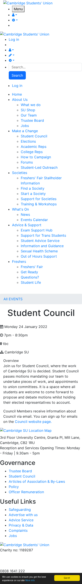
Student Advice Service (40, 240)
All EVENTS (13, 299)
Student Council (34, 136)
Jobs (25, 125)
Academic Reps (33, 146)
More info (30, 580)
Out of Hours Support (39, 256)
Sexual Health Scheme (39, 251)
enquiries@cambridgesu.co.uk (24, 555)
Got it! (67, 577)
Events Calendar (34, 220)
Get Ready (29, 272)
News (25, 214)
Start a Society (33, 193)
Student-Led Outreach (39, 167)
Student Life (31, 282)
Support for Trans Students (43, 235)
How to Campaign (36, 157)
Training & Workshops (39, 204)
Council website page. (33, 421)
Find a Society (32, 188)
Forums (27, 162)
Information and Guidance (42, 246)
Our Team (29, 115)
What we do (31, 105)
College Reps (32, 152)
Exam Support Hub (36, 230)
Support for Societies (38, 199)
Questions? (30, 277)
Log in (14, 39)
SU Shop (28, 110)
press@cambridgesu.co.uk (22, 560)
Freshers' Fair (32, 267)
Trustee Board (32, 120)
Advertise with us (14, 566)
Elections (28, 141)
